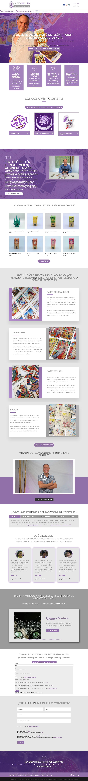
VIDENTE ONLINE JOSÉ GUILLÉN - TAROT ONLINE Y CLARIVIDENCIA (44, 36)
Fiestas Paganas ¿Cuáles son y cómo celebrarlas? (59, 619)
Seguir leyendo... (52, 630)
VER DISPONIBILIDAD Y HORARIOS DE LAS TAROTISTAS (44, 107)
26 (56, 639)
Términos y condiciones (31, 779)
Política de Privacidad (30, 677)
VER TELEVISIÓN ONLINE (44, 499)
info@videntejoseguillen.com (34, 525)
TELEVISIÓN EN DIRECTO (30, 516)
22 (51, 639)
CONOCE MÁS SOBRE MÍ (14, 193)
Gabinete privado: (14, 11)
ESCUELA (72, 516)
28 (58, 639)
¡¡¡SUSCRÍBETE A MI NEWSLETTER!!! (44, 662)
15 (43, 639)
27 (57, 639)
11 (38, 639)
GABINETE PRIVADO (60, 516)
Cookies (52, 779)
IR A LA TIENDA (44, 261)
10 (37, 639)
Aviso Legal (21, 779)
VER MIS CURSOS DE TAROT (44, 445)
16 (44, 639)
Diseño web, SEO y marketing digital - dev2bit (66, 779)
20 (49, 639)
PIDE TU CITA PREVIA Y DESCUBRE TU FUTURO (44, 49)
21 (50, 639)
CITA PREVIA (14, 516)
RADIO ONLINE (45, 516)
